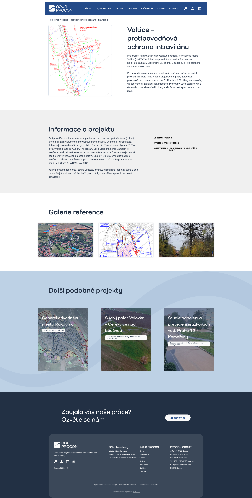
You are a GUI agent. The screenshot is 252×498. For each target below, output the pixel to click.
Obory (142, 458)
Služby (142, 461)
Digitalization (103, 8)
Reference (54, 20)
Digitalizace (144, 454)
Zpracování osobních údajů (105, 484)
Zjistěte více (177, 417)
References (147, 8)
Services (132, 8)
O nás (142, 451)
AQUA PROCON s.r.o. (179, 451)
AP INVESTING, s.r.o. (179, 454)
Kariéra (143, 468)
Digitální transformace (118, 451)
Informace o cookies (127, 484)
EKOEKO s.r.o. (176, 468)
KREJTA (136, 492)
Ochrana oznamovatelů (148, 484)
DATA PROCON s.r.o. (179, 458)
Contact (173, 8)
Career (161, 8)
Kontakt (143, 471)
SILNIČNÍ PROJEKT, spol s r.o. (183, 461)
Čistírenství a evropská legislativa (123, 458)
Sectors (119, 8)
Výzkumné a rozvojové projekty (122, 454)
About (88, 8)
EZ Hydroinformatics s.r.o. (181, 465)
